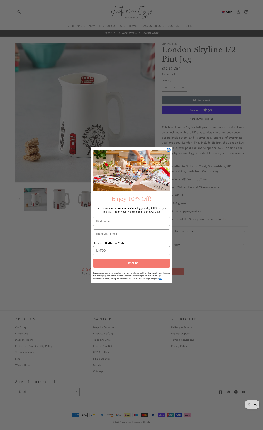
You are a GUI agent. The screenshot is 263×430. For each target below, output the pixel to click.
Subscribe (131, 263)
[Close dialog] (168, 150)
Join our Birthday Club (108, 243)
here (160, 279)
